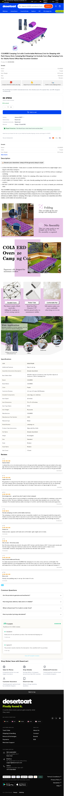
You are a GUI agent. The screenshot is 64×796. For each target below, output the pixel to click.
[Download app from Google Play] (8, 784)
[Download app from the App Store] (21, 784)
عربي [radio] (35, 1)
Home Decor (14, 11)
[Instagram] (52, 718)
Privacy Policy (56, 780)
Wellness (5, 11)
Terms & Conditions (54, 777)
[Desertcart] (9, 6)
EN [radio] (32, 1)
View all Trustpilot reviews (32, 656)
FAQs (58, 786)
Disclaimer (57, 783)
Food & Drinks (24, 11)
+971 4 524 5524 (11, 769)
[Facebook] (59, 718)
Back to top (32, 692)
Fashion (33, 11)
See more (4, 155)
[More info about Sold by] (23, 117)
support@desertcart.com (14, 762)
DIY (39, 11)
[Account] (56, 6)
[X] (56, 718)
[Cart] (59, 6)
